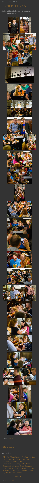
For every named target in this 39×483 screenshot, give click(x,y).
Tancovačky (24, 468)
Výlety (5, 473)
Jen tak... (23, 462)
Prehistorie (7, 466)
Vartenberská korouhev (19, 470)
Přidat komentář (8, 447)
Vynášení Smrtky (15, 473)
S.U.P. (5, 468)
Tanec (32, 468)
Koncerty (11, 438)
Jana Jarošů (9, 480)
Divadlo (6, 457)
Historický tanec (14, 459)
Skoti (22, 466)
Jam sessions (14, 462)
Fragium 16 (26, 457)
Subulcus (28, 466)
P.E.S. (22, 464)
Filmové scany (15, 457)
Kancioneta (7, 464)
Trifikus (6, 470)
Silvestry (15, 466)
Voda (31, 470)
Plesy (28, 464)
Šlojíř (16, 468)
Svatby (10, 468)
